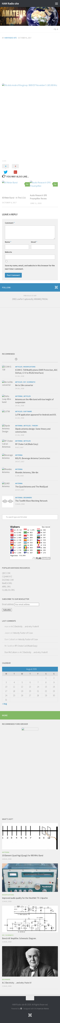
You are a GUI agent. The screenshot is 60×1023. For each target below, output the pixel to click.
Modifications (29, 367)
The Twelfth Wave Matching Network (31, 500)
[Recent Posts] (16, 359)
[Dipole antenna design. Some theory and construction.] (7, 429)
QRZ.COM (6, 573)
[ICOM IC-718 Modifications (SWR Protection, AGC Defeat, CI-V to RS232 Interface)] (7, 370)
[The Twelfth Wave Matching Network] (7, 501)
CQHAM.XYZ (7, 576)
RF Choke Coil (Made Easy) (26, 444)
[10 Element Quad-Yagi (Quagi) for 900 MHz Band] (30, 836)
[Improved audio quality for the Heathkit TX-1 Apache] (30, 877)
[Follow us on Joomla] (56, 287)
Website (8, 252)
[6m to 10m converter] (7, 386)
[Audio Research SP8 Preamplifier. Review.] (44, 186)
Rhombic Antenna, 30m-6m (26, 472)
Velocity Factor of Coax (23, 633)
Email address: (8, 604)
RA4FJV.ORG (7, 583)
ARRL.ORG (6, 586)
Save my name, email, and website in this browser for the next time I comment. (30, 267)
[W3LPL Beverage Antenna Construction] (7, 459)
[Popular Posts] (44, 359)
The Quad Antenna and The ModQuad (31, 486)
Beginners (28, 497)
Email (34, 242)
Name (8, 242)
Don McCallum (11, 652)
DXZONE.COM (8, 580)
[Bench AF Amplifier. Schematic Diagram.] (30, 919)
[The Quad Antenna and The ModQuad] (7, 487)
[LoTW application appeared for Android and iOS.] (7, 415)
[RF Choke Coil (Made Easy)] (7, 445)
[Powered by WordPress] (21, 1009)
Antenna (18, 396)
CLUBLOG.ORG (8, 590)
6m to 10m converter (24, 385)
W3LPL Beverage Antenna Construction (32, 458)
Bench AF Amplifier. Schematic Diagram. (19, 938)
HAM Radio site (10, 3)
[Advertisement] (30, 62)
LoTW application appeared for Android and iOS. (35, 414)
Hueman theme (43, 1008)
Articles (18, 367)
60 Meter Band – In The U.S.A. (14, 197)
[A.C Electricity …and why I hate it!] (30, 961)
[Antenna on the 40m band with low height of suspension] (7, 400)
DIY (24, 382)
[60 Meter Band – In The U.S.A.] (16, 187)
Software (27, 411)
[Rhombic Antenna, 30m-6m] (7, 473)
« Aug (4, 703)
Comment (10, 223)
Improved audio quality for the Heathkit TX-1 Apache (25, 898)
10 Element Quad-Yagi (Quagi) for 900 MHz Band (22, 855)
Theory (35, 426)
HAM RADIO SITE (10, 38)
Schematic (31, 382)
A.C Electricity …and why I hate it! (25, 626)
